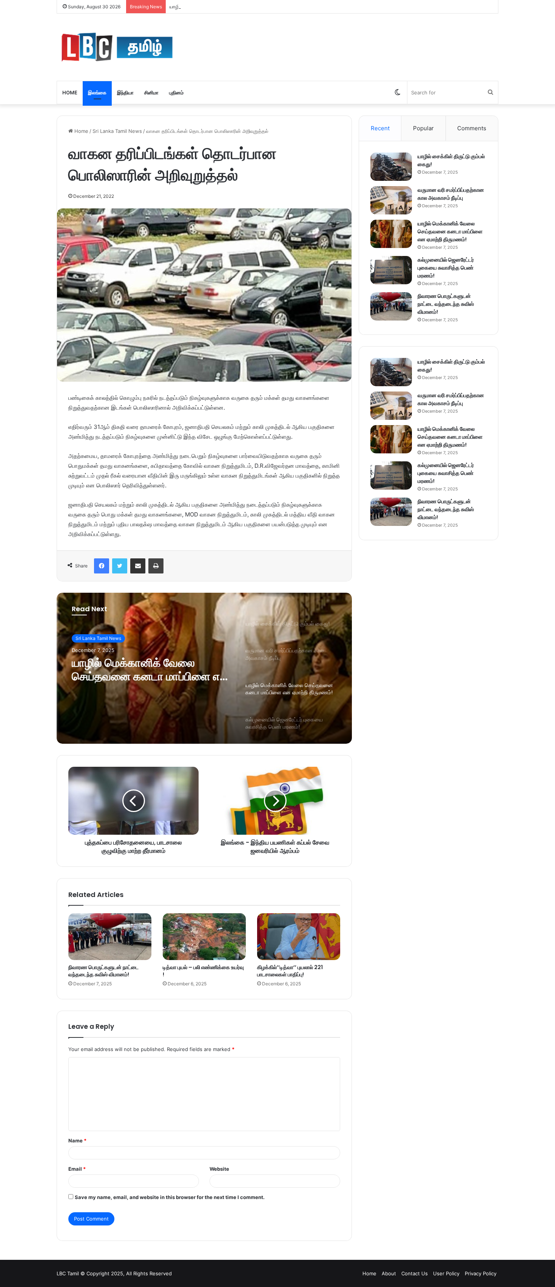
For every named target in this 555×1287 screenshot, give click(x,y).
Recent (380, 128)
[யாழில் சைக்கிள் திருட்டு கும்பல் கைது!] (391, 167)
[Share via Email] (137, 565)
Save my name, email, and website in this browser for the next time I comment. (170, 1197)
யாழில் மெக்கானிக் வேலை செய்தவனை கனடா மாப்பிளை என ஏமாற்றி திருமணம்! (252, 6)
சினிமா (151, 92)
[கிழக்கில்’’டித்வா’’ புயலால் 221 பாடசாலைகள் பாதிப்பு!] (298, 936)
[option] (204, 668)
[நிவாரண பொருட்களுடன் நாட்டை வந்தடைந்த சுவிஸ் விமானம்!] (109, 936)
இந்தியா (125, 92)
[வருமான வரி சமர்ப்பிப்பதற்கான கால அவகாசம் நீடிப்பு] (391, 200)
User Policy (446, 1273)
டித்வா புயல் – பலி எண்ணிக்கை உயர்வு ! (203, 970)
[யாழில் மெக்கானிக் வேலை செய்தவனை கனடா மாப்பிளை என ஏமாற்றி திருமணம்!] (391, 234)
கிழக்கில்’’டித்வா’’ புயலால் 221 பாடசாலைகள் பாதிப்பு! (290, 970)
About (389, 1273)
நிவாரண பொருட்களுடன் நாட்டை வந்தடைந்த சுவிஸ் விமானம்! (103, 970)
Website (219, 1169)
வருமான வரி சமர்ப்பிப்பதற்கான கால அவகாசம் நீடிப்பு (451, 194)
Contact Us (414, 1273)
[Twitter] (119, 565)
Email (77, 1169)
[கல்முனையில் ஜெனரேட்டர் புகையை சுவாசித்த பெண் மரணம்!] (391, 270)
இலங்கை (97, 92)
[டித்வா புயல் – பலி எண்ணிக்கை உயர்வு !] (204, 936)
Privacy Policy (480, 1273)
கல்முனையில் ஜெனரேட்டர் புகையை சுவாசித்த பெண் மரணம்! (446, 267)
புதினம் (176, 92)
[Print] (155, 565)
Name (77, 1140)
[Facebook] (101, 565)
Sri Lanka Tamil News (117, 131)
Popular (423, 128)
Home (69, 92)
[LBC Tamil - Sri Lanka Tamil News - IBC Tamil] (117, 47)
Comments (471, 128)
